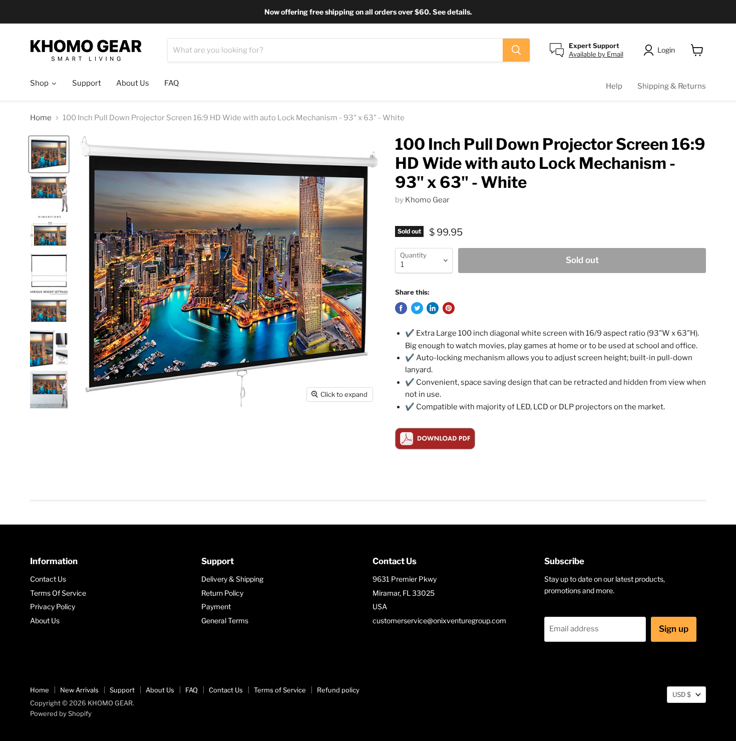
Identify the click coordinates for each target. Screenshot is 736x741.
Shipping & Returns (671, 86)
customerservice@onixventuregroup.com (439, 620)
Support (122, 690)
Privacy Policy (52, 606)
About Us (45, 620)
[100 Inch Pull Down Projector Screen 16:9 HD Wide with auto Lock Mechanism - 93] (49, 154)
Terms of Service (280, 690)
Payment (216, 606)
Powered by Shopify (61, 713)
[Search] (516, 50)
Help (614, 86)
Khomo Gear (427, 199)
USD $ (681, 694)
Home (41, 118)
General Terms (224, 620)
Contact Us (48, 579)
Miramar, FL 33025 (404, 593)
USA (380, 606)
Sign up (673, 629)
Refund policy (338, 690)
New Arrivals (79, 690)
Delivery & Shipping (232, 579)
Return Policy (222, 593)
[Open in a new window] (401, 308)
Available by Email (596, 54)
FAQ (191, 690)
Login (666, 50)
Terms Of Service (58, 593)
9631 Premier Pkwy (405, 579)
